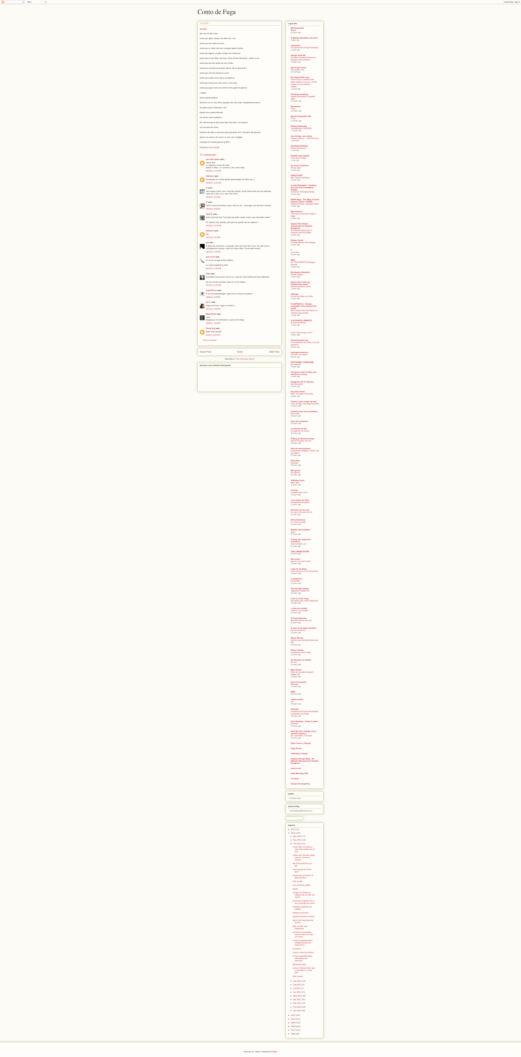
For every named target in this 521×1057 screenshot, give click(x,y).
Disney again (296, 168)
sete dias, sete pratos (299, 355)
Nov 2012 (297, 840)
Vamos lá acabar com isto (301, 441)
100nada (295, 294)
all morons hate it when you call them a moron (304, 373)
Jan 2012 (297, 1010)
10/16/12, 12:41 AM (213, 183)
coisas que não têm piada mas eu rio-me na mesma (304, 857)
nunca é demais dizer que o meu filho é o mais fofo (304, 970)
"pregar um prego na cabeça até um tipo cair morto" (304, 894)
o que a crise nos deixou (303, 952)
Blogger (274, 1052)
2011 (293, 1015)
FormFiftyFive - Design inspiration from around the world (303, 306)
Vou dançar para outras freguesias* (304, 601)
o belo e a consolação (299, 610)
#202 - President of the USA (302, 394)
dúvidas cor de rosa (300, 510)
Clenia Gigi (210, 328)
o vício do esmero (299, 608)
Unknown (210, 176)
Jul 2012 (297, 988)
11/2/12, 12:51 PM (213, 335)
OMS (293, 692)
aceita (295, 889)
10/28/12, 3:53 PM (213, 323)
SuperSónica (211, 290)
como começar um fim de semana (304, 571)
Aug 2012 (297, 985)
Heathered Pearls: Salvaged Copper (305, 204)
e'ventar (294, 490)
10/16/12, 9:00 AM (213, 209)
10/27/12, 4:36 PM (213, 309)
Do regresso (295, 473)
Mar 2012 (297, 1003)
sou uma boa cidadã (301, 885)
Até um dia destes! (298, 630)
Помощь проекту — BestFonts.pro (304, 138)
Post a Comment (209, 340)
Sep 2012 (297, 981)
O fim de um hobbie (298, 158)
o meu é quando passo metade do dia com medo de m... (302, 942)
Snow (293, 109)
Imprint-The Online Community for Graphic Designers (301, 226)
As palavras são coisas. (300, 431)
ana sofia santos (213, 159)
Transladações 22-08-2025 (301, 128)
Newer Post (205, 352)
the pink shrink (298, 391)
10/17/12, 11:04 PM (213, 268)
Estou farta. (295, 414)
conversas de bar (299, 429)
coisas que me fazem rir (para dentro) (303, 876)
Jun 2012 (297, 992)
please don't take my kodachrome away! (300, 283)
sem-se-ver (210, 257)
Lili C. (208, 302)
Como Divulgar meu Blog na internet (305, 404)
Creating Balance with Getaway (303, 242)
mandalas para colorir (299, 492)
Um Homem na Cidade (301, 660)
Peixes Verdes (297, 650)
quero (293, 532)
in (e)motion (296, 579)
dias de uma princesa (301, 448)
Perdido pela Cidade (300, 156)
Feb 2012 (297, 1007)
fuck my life (297, 881)
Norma (293, 30)
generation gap (299, 964)
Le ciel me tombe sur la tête (302, 296)
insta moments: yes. (299, 544)
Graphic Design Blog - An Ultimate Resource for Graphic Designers (305, 761)
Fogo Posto (296, 748)
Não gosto (295, 470)
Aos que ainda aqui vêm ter (301, 512)
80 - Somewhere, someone (301, 736)
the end (294, 662)
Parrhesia (294, 724)
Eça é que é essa (298, 67)
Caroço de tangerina (300, 784)
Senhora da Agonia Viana (301, 286)
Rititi (293, 260)
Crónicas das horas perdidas (304, 411)
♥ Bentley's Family (299, 753)
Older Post (274, 352)
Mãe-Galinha (296, 211)
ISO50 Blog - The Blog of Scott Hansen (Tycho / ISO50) (305, 200)
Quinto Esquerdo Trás (301, 116)
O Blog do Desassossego (302, 438)
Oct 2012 (297, 843)
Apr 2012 (297, 999)
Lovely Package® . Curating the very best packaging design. (303, 187)
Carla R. (209, 214)
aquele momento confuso (303, 916)
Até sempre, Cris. (298, 70)
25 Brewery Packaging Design (302, 192)
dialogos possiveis (300, 913)
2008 (293, 1026)
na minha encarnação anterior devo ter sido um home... (303, 934)
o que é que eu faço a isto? (301, 333)
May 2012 (297, 996)
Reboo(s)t (294, 684)
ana (207, 243)
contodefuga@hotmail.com (300, 811)
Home (240, 352)
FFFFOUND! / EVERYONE (302, 362)
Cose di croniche (298, 682)
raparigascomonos (299, 352)
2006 (293, 1034)
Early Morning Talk (299, 773)
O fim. (293, 118)
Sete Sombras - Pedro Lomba (304, 721)
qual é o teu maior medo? (301, 561)
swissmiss (295, 45)
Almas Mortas (297, 638)
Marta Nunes (211, 314)
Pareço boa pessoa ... (299, 148)
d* (207, 188)
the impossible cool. (300, 77)
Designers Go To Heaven (302, 382)
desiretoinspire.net (299, 340)
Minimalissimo (297, 28)
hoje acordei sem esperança (300, 927)
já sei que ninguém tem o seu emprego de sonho (304, 902)
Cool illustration (297, 384)
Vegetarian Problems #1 (300, 591)
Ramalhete (296, 106)
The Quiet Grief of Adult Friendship (304, 48)
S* (207, 202)
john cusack (298, 976)
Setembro (294, 463)
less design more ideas (301, 136)
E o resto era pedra (298, 522)
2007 (293, 1030)
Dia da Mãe (295, 581)
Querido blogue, (297, 274)
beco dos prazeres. (299, 421)
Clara (208, 274)
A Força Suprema (298, 618)
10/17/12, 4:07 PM (213, 237)
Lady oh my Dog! (299, 569)
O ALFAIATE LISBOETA (301, 320)
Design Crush (297, 240)
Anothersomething (299, 94)
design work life (298, 55)
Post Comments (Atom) (245, 359)
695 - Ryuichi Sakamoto (300, 178)
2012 (293, 833)
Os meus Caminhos (300, 165)
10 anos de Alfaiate (298, 323)
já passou (297, 949)
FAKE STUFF (297, 175)
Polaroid (294, 709)
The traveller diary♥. (300, 588)
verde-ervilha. (297, 699)
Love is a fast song (300, 598)
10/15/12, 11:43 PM (213, 171)
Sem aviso (295, 559)
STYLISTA (295, 461)
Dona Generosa (298, 520)
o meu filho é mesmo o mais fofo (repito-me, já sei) (304, 849)
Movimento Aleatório (300, 272)
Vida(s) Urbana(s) (299, 126)
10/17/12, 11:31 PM (213, 285)
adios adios (295, 483)
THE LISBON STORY (300, 551)
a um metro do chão (300, 500)
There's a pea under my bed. (304, 401)
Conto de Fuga (217, 11)
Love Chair (295, 252)
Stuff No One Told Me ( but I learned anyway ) (304, 732)
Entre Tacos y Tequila (301, 743)
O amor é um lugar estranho (304, 628)
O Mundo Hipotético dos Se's (304, 38)
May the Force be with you (301, 620)
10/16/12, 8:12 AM (213, 197)
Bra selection (296, 364)
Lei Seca (295, 778)
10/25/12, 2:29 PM (213, 297)
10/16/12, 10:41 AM (213, 226)
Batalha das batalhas (300, 530)
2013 (293, 829)
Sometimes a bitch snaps (301, 652)
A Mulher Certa (297, 480)
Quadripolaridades (299, 146)
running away (295, 798)
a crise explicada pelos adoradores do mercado (302, 958)
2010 (293, 1019)
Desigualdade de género (300, 502)
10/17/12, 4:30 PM (213, 252)
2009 (293, 1023)
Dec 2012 (297, 836)
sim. (292, 702)
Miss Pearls (296, 670)
